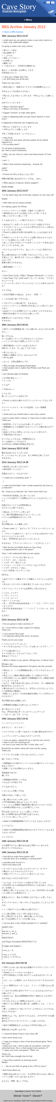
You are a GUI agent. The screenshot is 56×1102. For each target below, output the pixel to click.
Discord (36, 1095)
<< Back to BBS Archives (12, 32)
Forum (26, 1095)
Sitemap (17, 1095)
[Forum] (48, 2)
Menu (28, 20)
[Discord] (53, 2)
